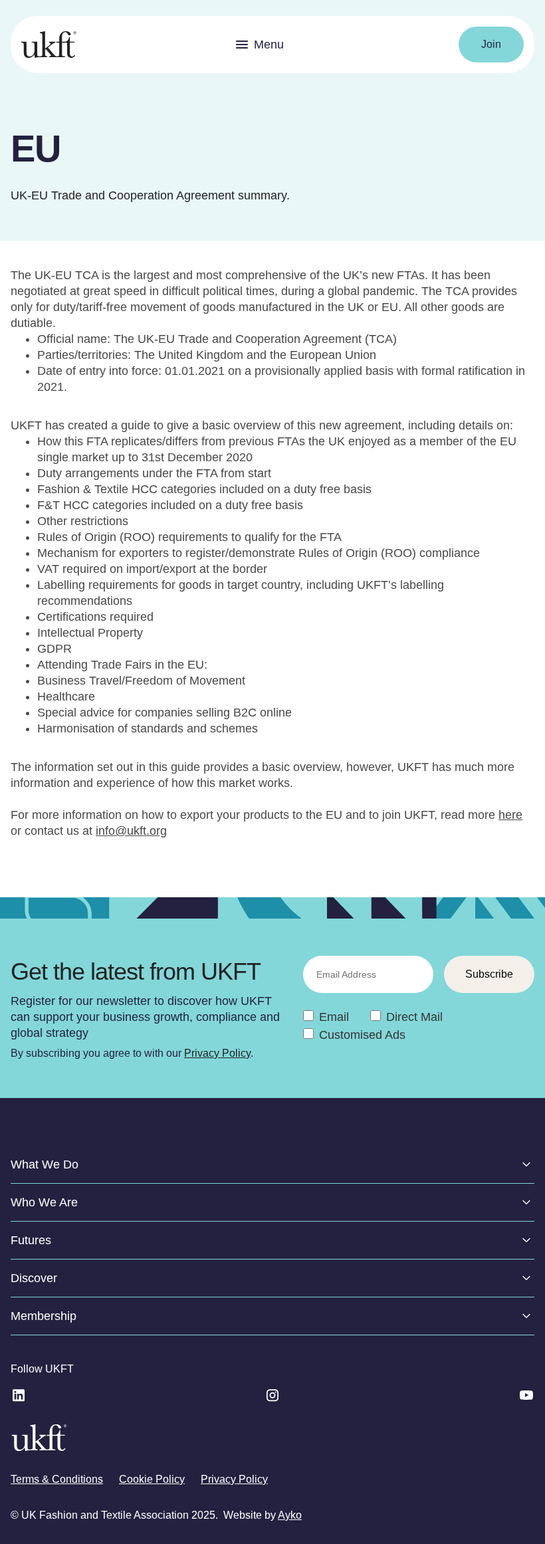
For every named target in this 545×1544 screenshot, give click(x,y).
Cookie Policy (152, 1479)
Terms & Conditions (57, 1479)
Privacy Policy (217, 1053)
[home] (48, 44)
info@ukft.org (131, 830)
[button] (259, 45)
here (510, 815)
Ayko (290, 1515)
